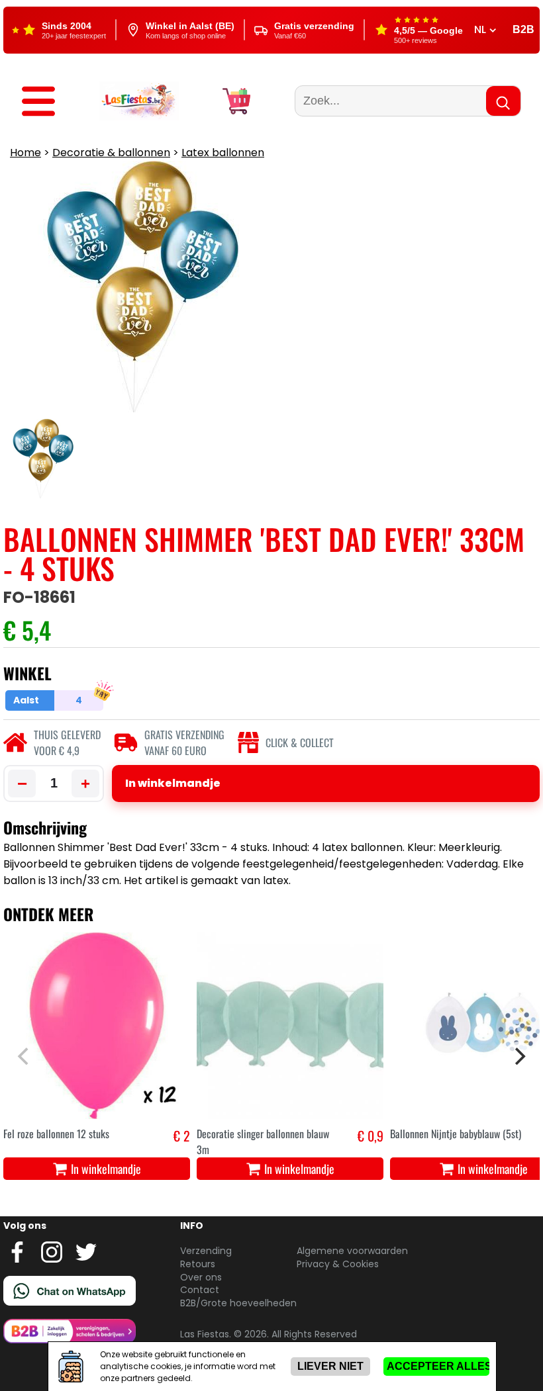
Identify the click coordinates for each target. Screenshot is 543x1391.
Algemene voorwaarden (352, 1250)
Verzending (206, 1250)
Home (25, 152)
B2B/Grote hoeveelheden (238, 1303)
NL (481, 30)
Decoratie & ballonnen (111, 152)
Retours (197, 1264)
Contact (199, 1289)
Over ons (201, 1277)
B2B (523, 29)
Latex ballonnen (222, 152)
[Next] (518, 1056)
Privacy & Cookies (338, 1264)
